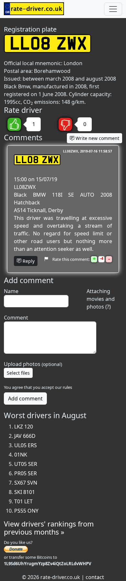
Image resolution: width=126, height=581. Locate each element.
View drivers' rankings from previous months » (49, 528)
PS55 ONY (26, 510)
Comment (16, 317)
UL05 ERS (25, 445)
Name (11, 291)
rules (67, 387)
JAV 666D (25, 435)
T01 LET (23, 501)
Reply (28, 261)
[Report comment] (46, 259)
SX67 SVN (25, 482)
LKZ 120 (23, 426)
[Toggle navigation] (113, 9)
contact (95, 577)
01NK (20, 454)
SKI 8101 (24, 492)
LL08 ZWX (37, 159)
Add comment (25, 398)
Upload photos (33, 364)
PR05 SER (25, 473)
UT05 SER (25, 464)
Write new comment (96, 138)
